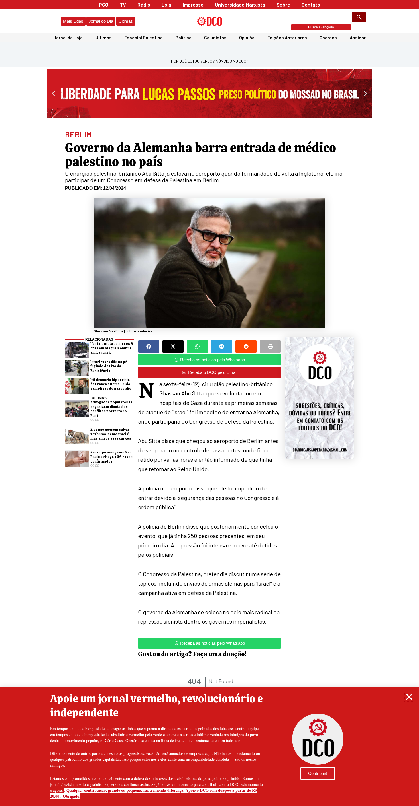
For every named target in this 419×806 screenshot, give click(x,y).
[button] (409, 697)
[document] (209, 403)
